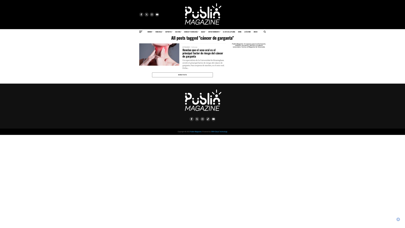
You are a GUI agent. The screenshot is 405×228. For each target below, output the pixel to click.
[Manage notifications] (398, 219)
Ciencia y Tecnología (191, 32)
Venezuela (158, 32)
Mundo (150, 32)
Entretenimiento (213, 32)
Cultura (178, 32)
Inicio (255, 32)
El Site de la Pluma (229, 32)
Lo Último (247, 32)
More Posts (182, 75)
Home (239, 32)
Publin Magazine (195, 132)
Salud (203, 32)
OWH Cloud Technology (219, 132)
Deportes (168, 32)
